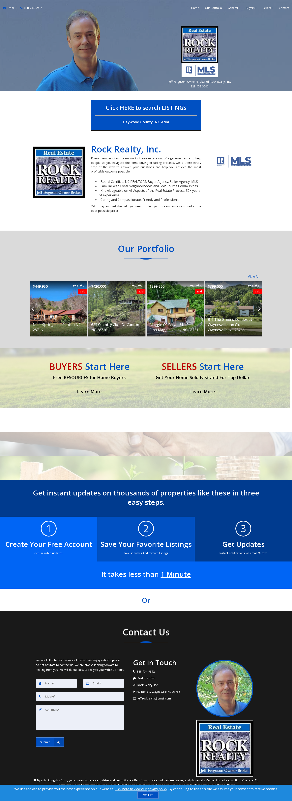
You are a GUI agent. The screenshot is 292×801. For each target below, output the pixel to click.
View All (253, 276)
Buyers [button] (250, 8)
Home (195, 8)
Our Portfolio (213, 8)
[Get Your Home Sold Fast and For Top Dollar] (202, 378)
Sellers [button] (267, 8)
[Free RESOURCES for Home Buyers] (89, 378)
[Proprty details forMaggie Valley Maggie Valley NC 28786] (233, 308)
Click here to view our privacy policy (141, 789)
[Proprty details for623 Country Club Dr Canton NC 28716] (58, 308)
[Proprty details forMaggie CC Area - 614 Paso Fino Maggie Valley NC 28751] (117, 308)
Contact (284, 8)
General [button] (233, 8)
